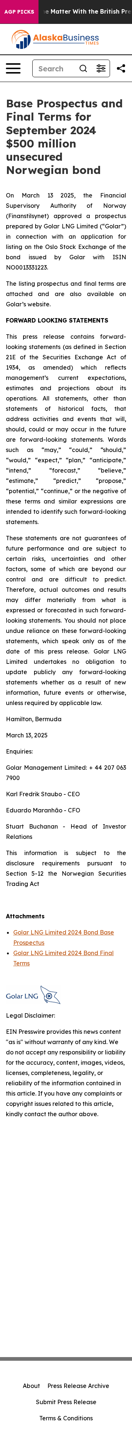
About (31, 1385)
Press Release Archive (78, 1385)
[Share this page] (121, 68)
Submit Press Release (66, 1402)
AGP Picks (19, 11)
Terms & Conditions (66, 1418)
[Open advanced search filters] (101, 68)
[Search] (83, 68)
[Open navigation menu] (13, 68)
